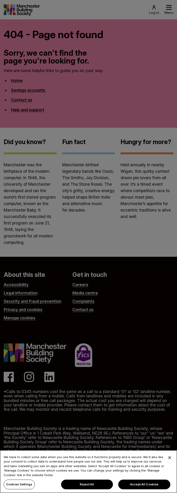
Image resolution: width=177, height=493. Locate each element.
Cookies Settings (19, 484)
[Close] (170, 458)
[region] (88, 471)
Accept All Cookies (144, 484)
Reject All (87, 484)
